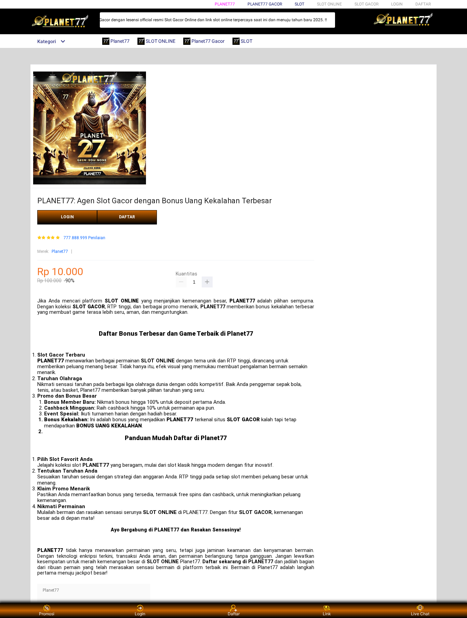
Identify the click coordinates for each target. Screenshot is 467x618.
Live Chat (420, 613)
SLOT (299, 4)
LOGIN (397, 4)
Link (327, 613)
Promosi (46, 613)
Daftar (234, 613)
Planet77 (225, 4)
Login (140, 613)
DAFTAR (423, 4)
